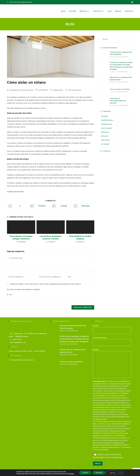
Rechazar (98, 472)
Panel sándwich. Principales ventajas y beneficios (21, 237)
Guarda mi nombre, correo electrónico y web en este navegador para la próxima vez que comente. (45, 284)
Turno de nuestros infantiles (120, 89)
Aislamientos (58, 90)
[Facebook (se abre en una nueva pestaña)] (132, 2)
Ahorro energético (106, 128)
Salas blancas (105, 140)
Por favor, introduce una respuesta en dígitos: (23, 289)
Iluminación (104, 136)
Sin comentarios (75, 90)
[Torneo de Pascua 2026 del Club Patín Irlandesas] (104, 54)
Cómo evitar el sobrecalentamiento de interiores (118, 101)
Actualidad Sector (106, 124)
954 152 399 (17, 339)
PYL (59, 151)
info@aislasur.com (19, 342)
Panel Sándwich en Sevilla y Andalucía (80, 237)
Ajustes (112, 472)
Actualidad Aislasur (107, 120)
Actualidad (104, 116)
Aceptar (85, 472)
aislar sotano (19, 191)
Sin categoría (105, 144)
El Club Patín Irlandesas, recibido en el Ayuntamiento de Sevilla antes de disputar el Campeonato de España (74, 339)
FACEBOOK (107, 151)
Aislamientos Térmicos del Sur (21, 90)
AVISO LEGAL (118, 458)
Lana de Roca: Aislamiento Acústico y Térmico (50, 237)
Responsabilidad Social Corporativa (22, 360)
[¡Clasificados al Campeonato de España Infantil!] (104, 79)
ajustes (71, 473)
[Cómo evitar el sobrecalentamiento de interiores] (104, 102)
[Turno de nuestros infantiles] (104, 90)
